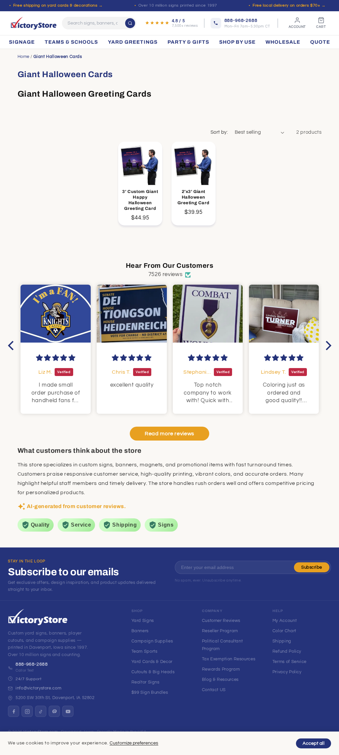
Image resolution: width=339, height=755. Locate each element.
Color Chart (284, 631)
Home (24, 56)
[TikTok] (40, 711)
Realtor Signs (145, 682)
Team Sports (144, 651)
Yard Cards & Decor (151, 661)
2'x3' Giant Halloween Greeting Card (193, 197)
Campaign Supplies (152, 641)
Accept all (313, 743)
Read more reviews (169, 433)
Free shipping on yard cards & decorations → (58, 5)
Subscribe (311, 567)
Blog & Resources (220, 679)
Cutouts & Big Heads (153, 672)
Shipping (281, 641)
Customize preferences (134, 743)
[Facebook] (13, 711)
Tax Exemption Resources (229, 659)
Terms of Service (289, 661)
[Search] (130, 23)
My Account (284, 620)
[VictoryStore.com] (34, 23)
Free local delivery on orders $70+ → (289, 5)
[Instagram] (27, 711)
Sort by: (219, 132)
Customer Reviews (221, 620)
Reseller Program (220, 631)
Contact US (214, 689)
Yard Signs (142, 620)
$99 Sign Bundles (149, 692)
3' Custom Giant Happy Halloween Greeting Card (140, 200)
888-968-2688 (32, 664)
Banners (140, 631)
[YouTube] (67, 711)
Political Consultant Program (222, 645)
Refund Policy (286, 651)
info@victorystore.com (38, 688)
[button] (12, 345)
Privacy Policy (287, 672)
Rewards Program (221, 669)
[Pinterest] (54, 711)
